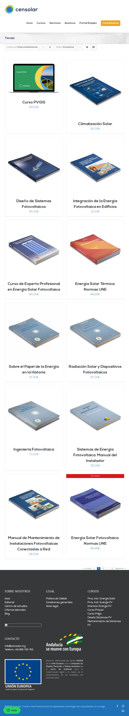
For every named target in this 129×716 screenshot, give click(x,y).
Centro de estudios (16, 606)
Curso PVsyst (96, 610)
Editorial (9, 602)
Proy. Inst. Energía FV (100, 602)
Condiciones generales (59, 602)
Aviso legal (52, 606)
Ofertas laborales (15, 610)
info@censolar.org (15, 646)
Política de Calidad (56, 598)
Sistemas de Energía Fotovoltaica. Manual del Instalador (95, 455)
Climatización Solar (95, 124)
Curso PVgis (95, 614)
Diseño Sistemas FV (100, 617)
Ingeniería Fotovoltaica (34, 450)
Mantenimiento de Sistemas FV (104, 623)
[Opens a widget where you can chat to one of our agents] (11, 710)
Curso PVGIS (33, 102)
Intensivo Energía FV (100, 606)
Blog (7, 614)
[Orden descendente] (50, 47)
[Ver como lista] (93, 47)
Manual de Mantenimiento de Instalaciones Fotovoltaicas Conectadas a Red (34, 543)
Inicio (7, 598)
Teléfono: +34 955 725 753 (19, 650)
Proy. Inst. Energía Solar (101, 598)
